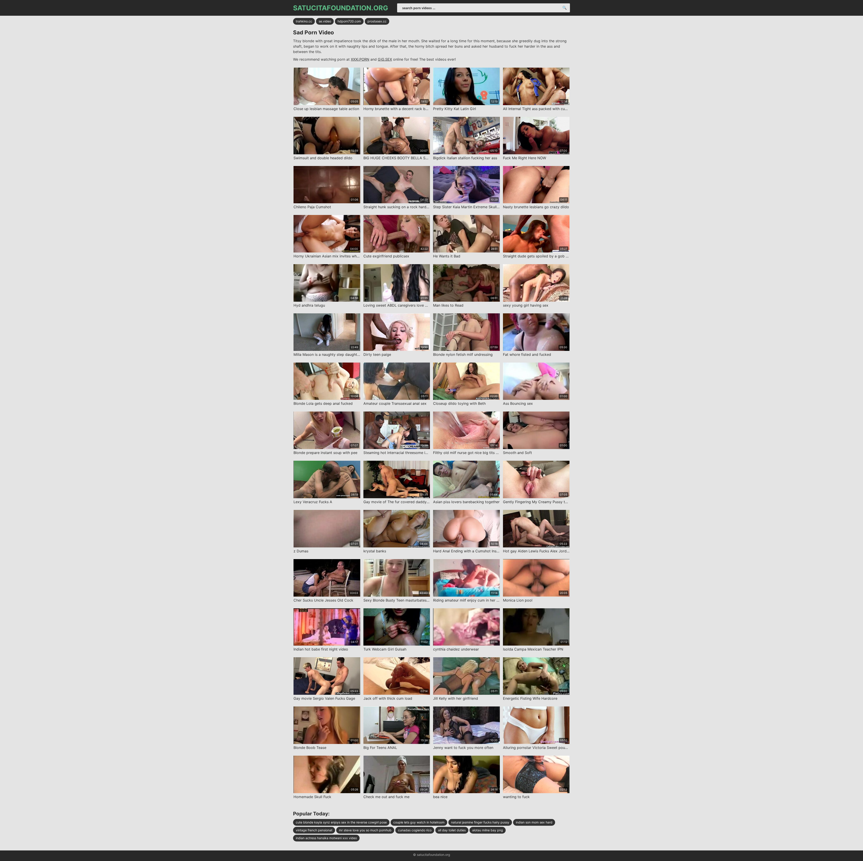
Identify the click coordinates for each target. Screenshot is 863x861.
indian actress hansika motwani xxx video (326, 838)
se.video (325, 21)
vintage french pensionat (314, 830)
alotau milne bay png (487, 830)
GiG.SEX (385, 59)
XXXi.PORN (360, 59)
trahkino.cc (304, 21)
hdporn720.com (349, 21)
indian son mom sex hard (534, 822)
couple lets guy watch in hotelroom (419, 822)
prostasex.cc (377, 21)
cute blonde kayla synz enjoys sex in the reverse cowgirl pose (341, 822)
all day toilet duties (452, 830)
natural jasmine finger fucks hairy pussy (480, 822)
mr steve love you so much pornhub (365, 830)
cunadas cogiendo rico (415, 830)
